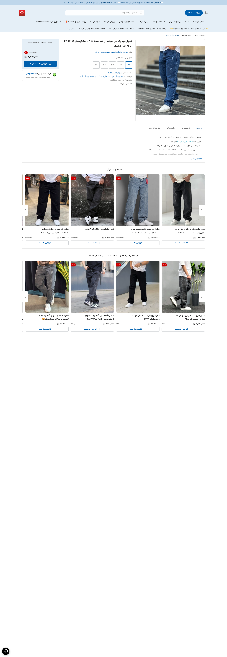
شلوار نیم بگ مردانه (100, 76)
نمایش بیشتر (197, 158)
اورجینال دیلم (200, 35)
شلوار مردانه (186, 35)
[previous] (202, 210)
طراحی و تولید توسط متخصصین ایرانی (111, 52)
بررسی (199, 128)
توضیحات (186, 128)
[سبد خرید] (206, 12)
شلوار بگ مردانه (172, 35)
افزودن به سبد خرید (38, 64)
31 (129, 65)
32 (121, 65)
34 (104, 65)
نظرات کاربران (154, 128)
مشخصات (170, 128)
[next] (25, 210)
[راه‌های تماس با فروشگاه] (5, 651)
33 (112, 65)
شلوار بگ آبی (86, 76)
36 (96, 65)
